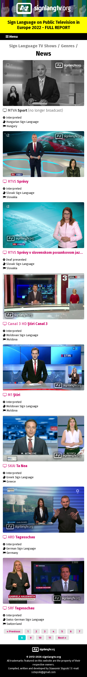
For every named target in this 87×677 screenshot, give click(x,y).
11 (50, 637)
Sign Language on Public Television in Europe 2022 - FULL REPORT (43, 25)
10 (40, 637)
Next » (62, 637)
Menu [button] (13, 37)
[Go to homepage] (43, 8)
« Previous (13, 631)
